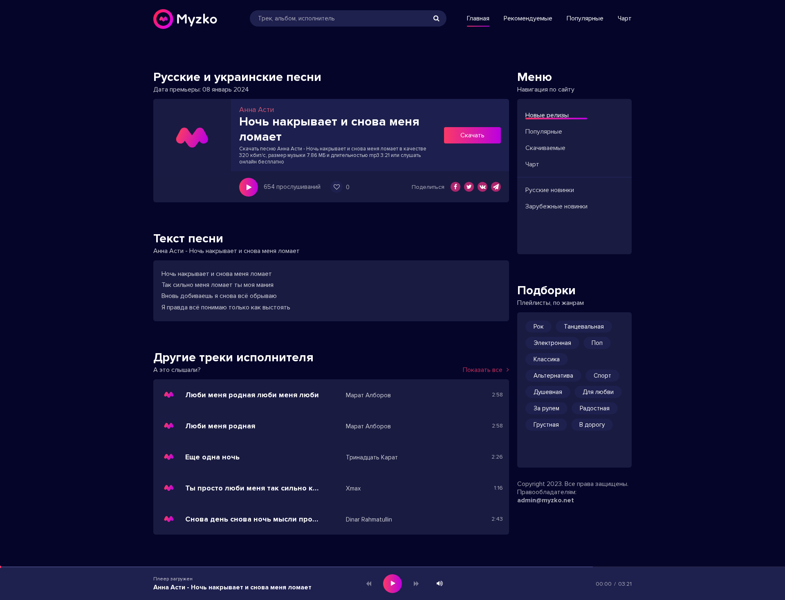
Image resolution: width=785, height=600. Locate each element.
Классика (547, 359)
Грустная (546, 424)
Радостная (595, 408)
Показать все (482, 370)
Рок (538, 326)
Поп (597, 343)
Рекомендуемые (528, 18)
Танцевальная (584, 326)
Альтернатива (553, 375)
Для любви (598, 392)
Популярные (585, 18)
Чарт (625, 18)
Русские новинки (549, 190)
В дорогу (592, 424)
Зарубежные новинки (556, 206)
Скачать (472, 135)
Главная (478, 18)
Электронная (552, 343)
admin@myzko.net (545, 500)
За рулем (546, 408)
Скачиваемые (545, 148)
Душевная (548, 392)
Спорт (602, 375)
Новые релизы (547, 115)
